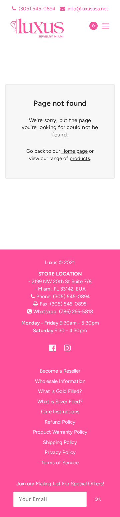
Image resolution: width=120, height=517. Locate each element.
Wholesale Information (60, 381)
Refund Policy (60, 422)
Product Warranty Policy (60, 432)
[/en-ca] (44, 27)
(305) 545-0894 (37, 9)
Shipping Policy (60, 442)
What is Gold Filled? (60, 391)
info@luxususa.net (88, 9)
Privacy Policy (60, 452)
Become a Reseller (60, 371)
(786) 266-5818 (76, 312)
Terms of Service (60, 463)
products (80, 158)
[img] (52, 348)
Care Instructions (60, 412)
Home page (74, 151)
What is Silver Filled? (60, 402)
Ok (98, 499)
